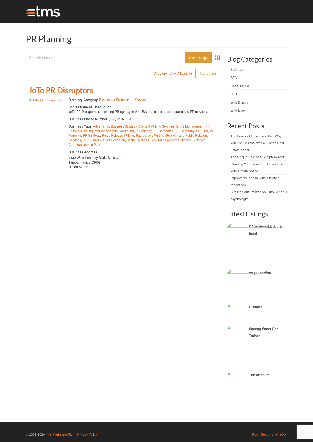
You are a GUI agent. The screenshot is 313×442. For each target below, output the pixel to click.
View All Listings (181, 73)
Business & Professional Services (123, 99)
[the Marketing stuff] (67, 11)
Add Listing (208, 73)
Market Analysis (106, 130)
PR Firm (202, 130)
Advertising (101, 126)
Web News (238, 110)
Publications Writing (150, 135)
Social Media (240, 86)
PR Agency (143, 130)
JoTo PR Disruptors (61, 90)
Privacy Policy (87, 434)
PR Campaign (163, 130)
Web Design (239, 102)
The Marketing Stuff (60, 434)
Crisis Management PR (193, 126)
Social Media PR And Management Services (159, 140)
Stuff (234, 94)
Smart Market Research (107, 140)
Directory (160, 73)
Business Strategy (124, 126)
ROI (85, 140)
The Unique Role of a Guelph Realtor (257, 157)
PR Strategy (91, 135)
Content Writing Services (156, 126)
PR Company (184, 130)
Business (237, 69)
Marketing (126, 130)
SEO (234, 77)
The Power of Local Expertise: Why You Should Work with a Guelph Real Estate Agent (257, 143)
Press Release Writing (118, 135)
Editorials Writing (81, 130)
